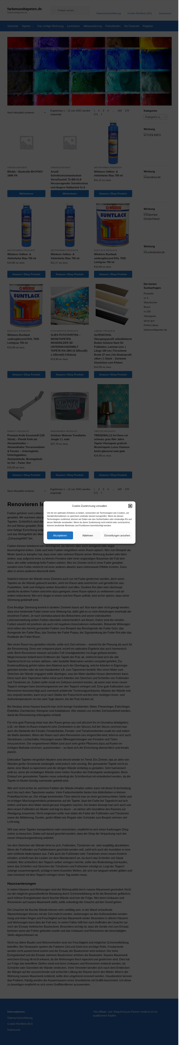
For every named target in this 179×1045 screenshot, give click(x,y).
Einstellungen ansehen (117, 535)
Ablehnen (87, 535)
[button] (130, 506)
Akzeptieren (60, 535)
